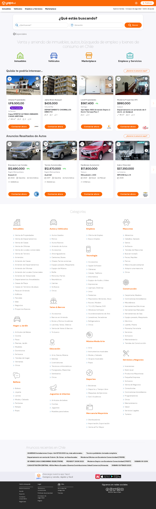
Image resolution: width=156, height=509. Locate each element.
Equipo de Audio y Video (98, 280)
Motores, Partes (58, 276)
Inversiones (129, 366)
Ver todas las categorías (62, 489)
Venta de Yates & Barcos (62, 328)
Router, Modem (94, 302)
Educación (55, 348)
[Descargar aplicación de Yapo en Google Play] (116, 476)
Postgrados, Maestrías (61, 370)
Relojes (18, 407)
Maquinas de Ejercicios (97, 393)
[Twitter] (114, 489)
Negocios (19, 305)
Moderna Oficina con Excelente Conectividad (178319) (103, 457)
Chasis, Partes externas (61, 261)
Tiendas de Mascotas (134, 250)
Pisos (17, 339)
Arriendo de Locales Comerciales (29, 272)
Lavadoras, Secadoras (97, 317)
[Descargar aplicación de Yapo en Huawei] (97, 476)
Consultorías (130, 388)
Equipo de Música (59, 268)
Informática (93, 277)
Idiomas (55, 359)
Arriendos (19, 257)
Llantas (55, 283)
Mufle (54, 272)
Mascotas (128, 228)
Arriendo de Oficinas (23, 268)
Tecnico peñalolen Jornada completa (101, 453)
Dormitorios (20, 350)
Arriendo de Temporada (25, 276)
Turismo (128, 414)
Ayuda (21, 491)
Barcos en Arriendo (60, 317)
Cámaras (92, 269)
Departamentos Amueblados (27, 279)
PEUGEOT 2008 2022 (75, 461)
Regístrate (22, 502)
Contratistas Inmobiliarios (135, 299)
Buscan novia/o (131, 254)
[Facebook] (107, 489)
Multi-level (129, 370)
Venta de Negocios (133, 384)
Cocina (18, 336)
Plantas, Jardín (21, 343)
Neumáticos (57, 279)
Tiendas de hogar (22, 358)
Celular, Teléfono (95, 273)
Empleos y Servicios (33, 9)
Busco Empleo (94, 239)
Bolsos (18, 388)
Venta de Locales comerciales (27, 250)
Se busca (19, 354)
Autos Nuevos (57, 242)
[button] (37, 85)
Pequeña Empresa (132, 377)
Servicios (128, 332)
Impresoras (93, 284)
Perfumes (19, 403)
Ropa (17, 410)
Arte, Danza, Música (60, 355)
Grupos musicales (95, 359)
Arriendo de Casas (23, 261)
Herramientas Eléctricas (135, 306)
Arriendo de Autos (59, 246)
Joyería (18, 392)
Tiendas (60, 493)
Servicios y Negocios (133, 359)
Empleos (90, 228)
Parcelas (18, 298)
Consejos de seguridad (133, 9)
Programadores (131, 396)
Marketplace (50, 9)
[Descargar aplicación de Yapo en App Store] (105, 476)
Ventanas (19, 361)
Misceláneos (130, 302)
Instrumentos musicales (98, 351)
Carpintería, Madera (133, 295)
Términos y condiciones (42, 489)
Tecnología (91, 255)
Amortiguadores (58, 254)
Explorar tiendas (118, 9)
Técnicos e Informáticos (62, 366)
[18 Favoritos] (46, 79)
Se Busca (55, 287)
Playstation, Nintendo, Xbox (99, 299)
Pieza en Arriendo (22, 290)
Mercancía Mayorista (97, 413)
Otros (17, 365)
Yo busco (55, 332)
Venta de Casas (21, 242)
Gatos (127, 242)
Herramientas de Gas (133, 313)
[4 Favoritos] (46, 144)
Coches (55, 404)
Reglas (40, 501)
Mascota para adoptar (134, 265)
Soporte (21, 494)
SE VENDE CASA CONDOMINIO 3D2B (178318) (45, 461)
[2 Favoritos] (118, 144)
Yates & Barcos (57, 307)
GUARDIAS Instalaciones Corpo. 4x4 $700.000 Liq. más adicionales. (55, 453)
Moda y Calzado (22, 399)
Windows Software (96, 310)
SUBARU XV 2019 (141, 461)
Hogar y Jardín (20, 325)
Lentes (18, 396)
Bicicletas (92, 385)
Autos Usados (57, 235)
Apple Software (94, 265)
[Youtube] (122, 489)
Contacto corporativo (23, 498)
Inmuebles (6, 9)
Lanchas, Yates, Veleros (61, 325)
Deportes (91, 379)
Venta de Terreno (22, 254)
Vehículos (18, 9)
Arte (90, 348)
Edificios (18, 294)
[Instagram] (111, 489)
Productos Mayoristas (134, 373)
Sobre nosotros (24, 488)
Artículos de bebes (59, 400)
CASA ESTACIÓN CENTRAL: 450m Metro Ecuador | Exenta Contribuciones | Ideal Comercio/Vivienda (67, 465)
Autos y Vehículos (59, 228)
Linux (90, 291)
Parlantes (92, 295)
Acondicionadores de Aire (99, 313)
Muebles (18, 347)
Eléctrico (128, 321)
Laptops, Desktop (95, 288)
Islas (17, 301)
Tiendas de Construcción (135, 343)
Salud (127, 407)
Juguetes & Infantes (60, 394)
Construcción (130, 288)
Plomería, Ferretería (133, 328)
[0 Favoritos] (118, 79)
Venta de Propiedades (24, 235)
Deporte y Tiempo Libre (98, 389)
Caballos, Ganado (132, 239)
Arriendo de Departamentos (27, 265)
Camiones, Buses (59, 257)
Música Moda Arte (95, 341)
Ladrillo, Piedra (131, 325)
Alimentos (129, 235)
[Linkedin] (118, 489)
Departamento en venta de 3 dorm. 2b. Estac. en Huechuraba (52, 457)
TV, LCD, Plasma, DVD (97, 306)
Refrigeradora (94, 321)
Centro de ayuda (148, 9)
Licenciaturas (57, 362)
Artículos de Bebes (23, 332)
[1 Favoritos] (10, 79)
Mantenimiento (131, 339)
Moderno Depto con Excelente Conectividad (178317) (109, 461)
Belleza (16, 382)
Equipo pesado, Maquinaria (63, 265)
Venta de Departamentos (26, 239)
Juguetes (55, 408)
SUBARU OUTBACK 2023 (121, 465)
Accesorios (56, 250)
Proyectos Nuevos (22, 309)
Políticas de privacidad (45, 493)
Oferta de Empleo (95, 235)
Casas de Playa (21, 283)
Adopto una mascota (134, 268)
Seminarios (56, 373)
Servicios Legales (132, 410)
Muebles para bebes (60, 411)
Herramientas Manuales (134, 310)
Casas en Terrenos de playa (26, 287)
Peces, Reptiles (131, 257)
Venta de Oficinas (22, 246)
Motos (54, 239)
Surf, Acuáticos (94, 396)
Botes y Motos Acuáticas (62, 321)
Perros (127, 261)
